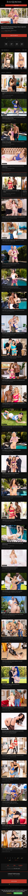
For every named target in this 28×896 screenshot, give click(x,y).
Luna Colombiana (8, 592)
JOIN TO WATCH (14, 35)
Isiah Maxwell (11, 381)
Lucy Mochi (7, 311)
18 (18, 858)
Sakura (6, 662)
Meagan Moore (7, 30)
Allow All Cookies (18, 893)
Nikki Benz (7, 404)
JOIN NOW (16, 5)
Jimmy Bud (14, 358)
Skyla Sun (6, 826)
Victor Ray (14, 756)
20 (10, 860)
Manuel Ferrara (13, 30)
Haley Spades (7, 218)
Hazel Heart (7, 288)
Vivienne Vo (7, 428)
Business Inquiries (14, 888)
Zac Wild (15, 218)
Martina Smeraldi (7, 733)
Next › (17, 860)
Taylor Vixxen (7, 241)
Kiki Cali (6, 474)
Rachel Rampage (8, 119)
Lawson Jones (15, 288)
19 (22, 858)
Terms (21, 888)
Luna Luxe (6, 803)
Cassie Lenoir (7, 615)
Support (7, 888)
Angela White (8, 193)
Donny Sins (12, 218)
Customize (9, 893)
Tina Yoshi (6, 381)
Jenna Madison (7, 451)
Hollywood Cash (11, 311)
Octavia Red (7, 168)
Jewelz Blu (7, 685)
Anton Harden (11, 95)
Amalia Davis (7, 334)
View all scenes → (24, 72)
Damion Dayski (12, 193)
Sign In (3, 5)
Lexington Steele (12, 241)
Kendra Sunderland (8, 569)
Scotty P (19, 288)
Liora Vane (6, 95)
